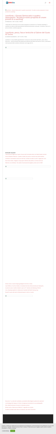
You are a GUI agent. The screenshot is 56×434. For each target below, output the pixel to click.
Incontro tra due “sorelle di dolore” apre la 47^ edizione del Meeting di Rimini (23, 288)
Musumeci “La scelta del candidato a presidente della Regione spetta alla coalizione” (24, 401)
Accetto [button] (12, 430)
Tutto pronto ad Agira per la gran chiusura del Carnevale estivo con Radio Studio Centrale (25, 154)
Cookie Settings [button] (6, 430)
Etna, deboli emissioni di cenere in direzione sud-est (17, 405)
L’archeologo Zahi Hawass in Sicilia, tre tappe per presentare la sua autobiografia (23, 403)
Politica (21, 21)
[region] (28, 171)
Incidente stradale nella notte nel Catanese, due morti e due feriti (20, 409)
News (25, 36)
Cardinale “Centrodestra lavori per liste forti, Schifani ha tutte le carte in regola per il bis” (25, 158)
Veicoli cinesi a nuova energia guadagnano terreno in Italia (18, 283)
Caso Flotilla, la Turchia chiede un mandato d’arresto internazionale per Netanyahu (24, 286)
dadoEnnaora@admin (12, 36)
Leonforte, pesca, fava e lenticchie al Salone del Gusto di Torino (27, 33)
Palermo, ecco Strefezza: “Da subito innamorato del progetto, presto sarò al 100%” (24, 162)
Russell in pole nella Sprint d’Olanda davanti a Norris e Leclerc (19, 292)
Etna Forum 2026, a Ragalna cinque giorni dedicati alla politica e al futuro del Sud (24, 160)
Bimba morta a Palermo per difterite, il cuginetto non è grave (19, 407)
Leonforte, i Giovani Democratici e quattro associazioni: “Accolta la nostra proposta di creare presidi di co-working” (25, 17)
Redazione (9, 21)
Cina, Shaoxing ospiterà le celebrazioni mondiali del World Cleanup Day (21, 290)
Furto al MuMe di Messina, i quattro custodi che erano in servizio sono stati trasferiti (24, 156)
